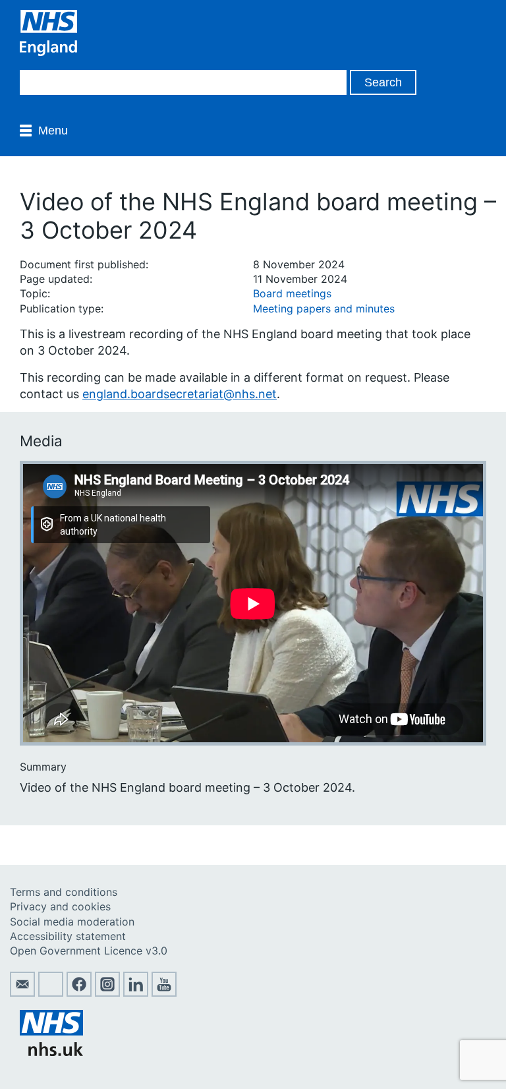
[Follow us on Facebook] (79, 992)
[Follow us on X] (50, 992)
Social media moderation (72, 921)
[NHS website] (51, 1052)
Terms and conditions (63, 891)
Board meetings (292, 293)
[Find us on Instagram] (107, 992)
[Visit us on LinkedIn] (135, 992)
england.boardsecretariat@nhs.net (179, 394)
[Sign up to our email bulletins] (22, 992)
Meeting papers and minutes (324, 308)
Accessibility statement (68, 936)
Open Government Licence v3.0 (88, 950)
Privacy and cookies (60, 906)
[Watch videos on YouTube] (164, 992)
